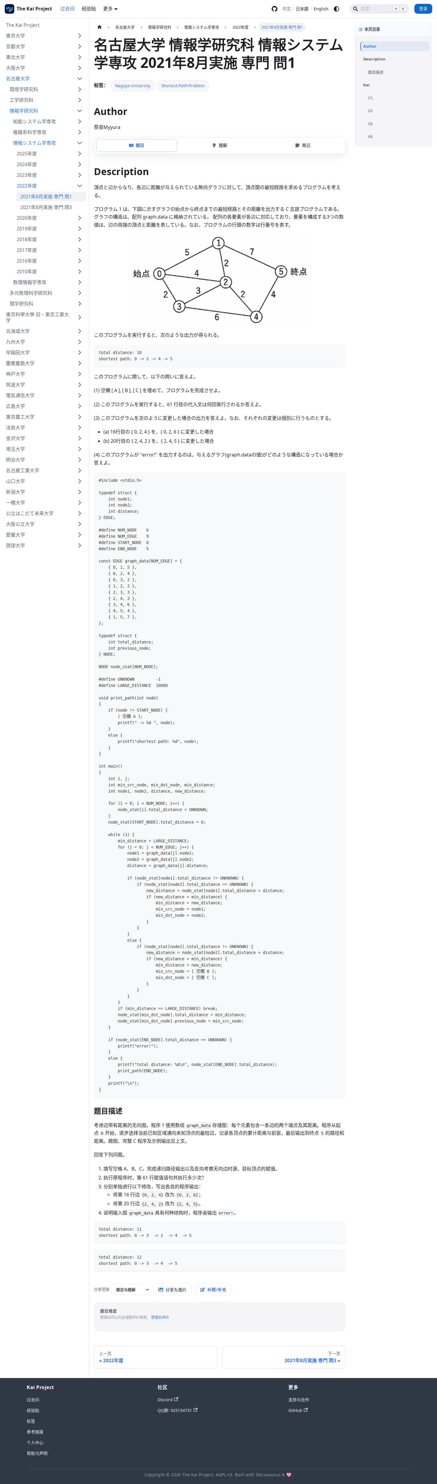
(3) (370, 123)
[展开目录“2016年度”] (79, 261)
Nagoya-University (132, 85)
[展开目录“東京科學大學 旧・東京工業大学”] (79, 317)
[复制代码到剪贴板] (338, 352)
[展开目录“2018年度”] (79, 239)
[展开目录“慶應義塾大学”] (79, 363)
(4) (370, 136)
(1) (370, 97)
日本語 (302, 9)
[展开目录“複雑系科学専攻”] (79, 132)
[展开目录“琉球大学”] (79, 545)
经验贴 (89, 8)
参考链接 (35, 1432)
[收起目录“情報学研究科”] (79, 111)
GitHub (274, 9)
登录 (423, 8)
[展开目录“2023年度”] (79, 175)
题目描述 (375, 72)
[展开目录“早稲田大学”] (79, 352)
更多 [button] (108, 8)
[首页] (99, 27)
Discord (165, 1399)
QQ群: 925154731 (175, 1410)
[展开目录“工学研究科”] (79, 100)
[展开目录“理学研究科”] (79, 303)
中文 (286, 9)
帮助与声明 (37, 1453)
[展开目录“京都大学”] (79, 46)
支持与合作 (298, 1399)
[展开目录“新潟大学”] (79, 492)
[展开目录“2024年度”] (79, 164)
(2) (370, 110)
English (321, 9)
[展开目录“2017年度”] (79, 250)
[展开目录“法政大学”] (79, 427)
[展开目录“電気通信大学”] (79, 395)
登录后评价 (160, 1317)
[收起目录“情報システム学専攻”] (79, 143)
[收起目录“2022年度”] (79, 186)
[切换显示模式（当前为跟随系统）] (336, 9)
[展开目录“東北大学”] (79, 57)
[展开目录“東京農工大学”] (79, 417)
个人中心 (35, 1442)
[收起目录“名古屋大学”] (79, 78)
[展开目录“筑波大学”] (79, 384)
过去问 (67, 8)
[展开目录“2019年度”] (79, 228)
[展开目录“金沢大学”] (79, 438)
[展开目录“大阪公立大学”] (79, 524)
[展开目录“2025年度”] (79, 153)
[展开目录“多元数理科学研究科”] (79, 293)
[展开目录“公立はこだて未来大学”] (79, 513)
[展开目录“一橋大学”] (79, 502)
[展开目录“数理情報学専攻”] (79, 282)
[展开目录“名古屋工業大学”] (79, 470)
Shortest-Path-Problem (183, 85)
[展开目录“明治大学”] (79, 459)
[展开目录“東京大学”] (79, 35)
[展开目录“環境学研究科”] (79, 89)
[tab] (136, 145)
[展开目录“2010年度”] (79, 271)
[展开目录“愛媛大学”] (79, 535)
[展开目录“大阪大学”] (79, 68)
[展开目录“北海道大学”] (79, 331)
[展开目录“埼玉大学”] (79, 449)
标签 (31, 1421)
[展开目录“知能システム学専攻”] (79, 121)
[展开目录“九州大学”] (79, 342)
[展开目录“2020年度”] (79, 218)
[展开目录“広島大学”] (79, 406)
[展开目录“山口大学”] (79, 481)
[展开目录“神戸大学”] (79, 374)
